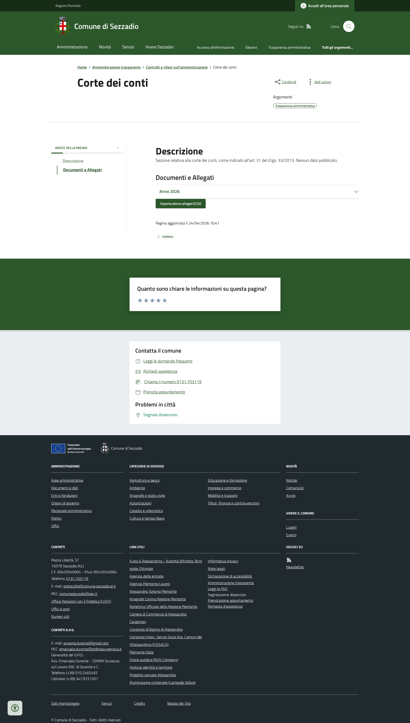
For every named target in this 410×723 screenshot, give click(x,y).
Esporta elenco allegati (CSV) (180, 203)
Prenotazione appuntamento (230, 600)
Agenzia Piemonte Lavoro (150, 584)
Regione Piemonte (68, 5)
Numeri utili (60, 616)
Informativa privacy (223, 561)
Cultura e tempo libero (147, 518)
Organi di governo (65, 503)
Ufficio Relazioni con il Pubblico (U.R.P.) (81, 601)
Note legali (216, 568)
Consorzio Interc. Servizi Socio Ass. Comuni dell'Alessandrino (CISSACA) (166, 640)
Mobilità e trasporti (223, 495)
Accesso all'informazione (215, 47)
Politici (56, 518)
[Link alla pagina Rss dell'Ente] (289, 560)
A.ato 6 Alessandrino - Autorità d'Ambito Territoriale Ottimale (166, 564)
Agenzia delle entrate (146, 576)
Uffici (55, 526)
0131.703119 (77, 578)
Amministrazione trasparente (116, 67)
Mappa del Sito (179, 703)
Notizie (291, 480)
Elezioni (251, 47)
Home (82, 67)
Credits (139, 703)
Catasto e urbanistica (146, 510)
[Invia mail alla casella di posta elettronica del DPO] (86, 643)
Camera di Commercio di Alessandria (158, 614)
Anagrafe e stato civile (147, 495)
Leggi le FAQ (218, 589)
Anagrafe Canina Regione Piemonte (158, 599)
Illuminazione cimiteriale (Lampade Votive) (163, 682)
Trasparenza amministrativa (289, 47)
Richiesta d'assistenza (225, 606)
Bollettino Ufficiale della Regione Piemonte (163, 606)
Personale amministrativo (71, 510)
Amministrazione (72, 47)
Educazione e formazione (227, 480)
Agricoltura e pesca (144, 480)
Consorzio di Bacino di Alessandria (156, 629)
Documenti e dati (64, 488)
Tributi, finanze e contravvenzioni (233, 503)
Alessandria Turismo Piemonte (153, 591)
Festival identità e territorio (151, 667)
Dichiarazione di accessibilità (230, 576)
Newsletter (295, 567)
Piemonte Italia (142, 652)
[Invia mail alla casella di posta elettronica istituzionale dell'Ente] (89, 586)
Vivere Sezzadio (159, 47)
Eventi (291, 535)
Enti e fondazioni (64, 495)
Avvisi (290, 495)
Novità (105, 47)
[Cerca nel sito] (346, 26)
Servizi (128, 47)
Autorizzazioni (140, 503)
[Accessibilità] (15, 708)
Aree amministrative (67, 480)
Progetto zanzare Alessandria (153, 675)
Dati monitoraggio (65, 703)
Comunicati (295, 488)
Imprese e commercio (224, 488)
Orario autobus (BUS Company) (154, 659)
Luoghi (291, 527)
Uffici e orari (60, 609)
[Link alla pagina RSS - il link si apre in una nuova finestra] (309, 26)
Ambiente (137, 488)
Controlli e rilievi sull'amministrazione (177, 67)
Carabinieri (138, 622)
